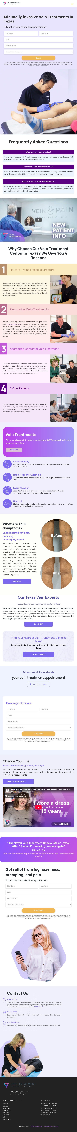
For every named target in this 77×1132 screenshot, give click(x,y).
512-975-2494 (39, 684)
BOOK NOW (14, 450)
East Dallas (6, 1112)
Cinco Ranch (6, 1110)
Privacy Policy (8, 64)
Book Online (12, 1012)
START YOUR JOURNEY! (16, 782)
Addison (5, 1103)
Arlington (5, 1106)
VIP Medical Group (36, 1126)
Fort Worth (6, 1115)
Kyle (4, 1117)
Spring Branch (7, 1119)
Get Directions (13, 1022)
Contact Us (12, 999)
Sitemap (55, 1126)
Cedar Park (6, 1108)
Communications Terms (62, 62)
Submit (38, 58)
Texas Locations (38, 654)
